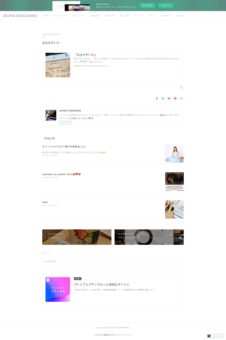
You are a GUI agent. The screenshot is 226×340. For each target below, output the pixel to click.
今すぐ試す (147, 5)
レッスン (139, 15)
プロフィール (60, 15)
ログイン (166, 5)
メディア (152, 15)
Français (166, 15)
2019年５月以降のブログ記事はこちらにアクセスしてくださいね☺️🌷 (74, 152)
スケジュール (78, 15)
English (180, 15)
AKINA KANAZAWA (20, 15)
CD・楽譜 (124, 15)
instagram (94, 15)
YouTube (110, 15)
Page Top (113, 319)
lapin (45, 201)
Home (46, 15)
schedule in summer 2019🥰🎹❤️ (61, 174)
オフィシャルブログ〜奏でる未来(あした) (64, 146)
